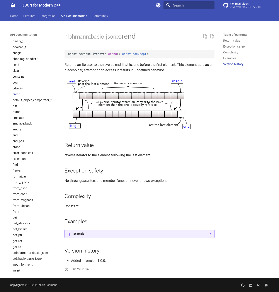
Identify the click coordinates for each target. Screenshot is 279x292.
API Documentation (74, 16)
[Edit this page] (211, 36)
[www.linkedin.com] (250, 285)
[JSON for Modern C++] (12, 5)
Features (29, 16)
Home (14, 16)
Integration (48, 16)
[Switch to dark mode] (158, 5)
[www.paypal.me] (266, 285)
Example (78, 233)
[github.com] (242, 285)
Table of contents (235, 34)
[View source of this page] (205, 36)
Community (100, 16)
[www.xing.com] (258, 285)
